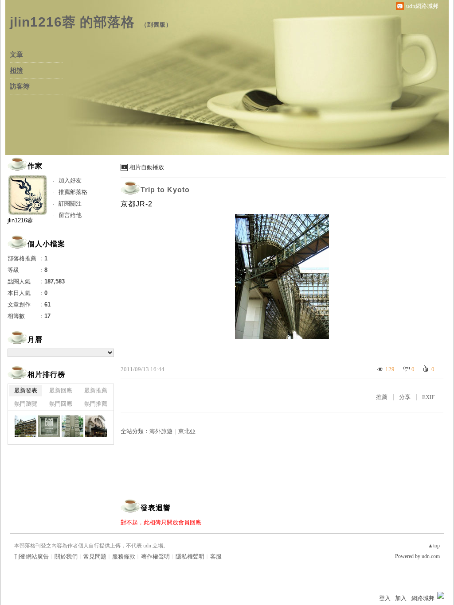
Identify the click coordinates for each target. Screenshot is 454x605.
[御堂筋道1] (72, 426)
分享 (405, 397)
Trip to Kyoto (165, 190)
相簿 (16, 70)
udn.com (431, 556)
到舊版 (156, 24)
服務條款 (123, 556)
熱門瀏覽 (25, 403)
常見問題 (94, 556)
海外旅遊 (160, 431)
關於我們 (66, 556)
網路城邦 (422, 598)
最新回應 (60, 390)
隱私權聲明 (190, 556)
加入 (401, 598)
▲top (434, 546)
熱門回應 (60, 403)
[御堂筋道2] (49, 426)
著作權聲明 (155, 556)
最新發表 (25, 390)
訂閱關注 (70, 203)
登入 (385, 598)
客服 (216, 556)
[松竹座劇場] (96, 426)
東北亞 (187, 431)
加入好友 (70, 180)
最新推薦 (95, 390)
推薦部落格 (73, 192)
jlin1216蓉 (20, 220)
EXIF (428, 397)
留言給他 (70, 215)
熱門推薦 (95, 403)
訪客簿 (20, 86)
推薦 (381, 397)
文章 (16, 54)
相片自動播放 (146, 167)
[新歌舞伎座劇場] (25, 426)
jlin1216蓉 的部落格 (72, 22)
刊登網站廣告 (31, 556)
